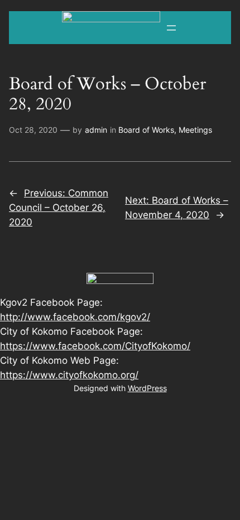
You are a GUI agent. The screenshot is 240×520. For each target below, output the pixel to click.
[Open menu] (171, 28)
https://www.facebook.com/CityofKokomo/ (95, 346)
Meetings (195, 129)
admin (96, 129)
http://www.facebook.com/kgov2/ (75, 316)
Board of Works (146, 129)
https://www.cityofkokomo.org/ (69, 375)
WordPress (147, 388)
